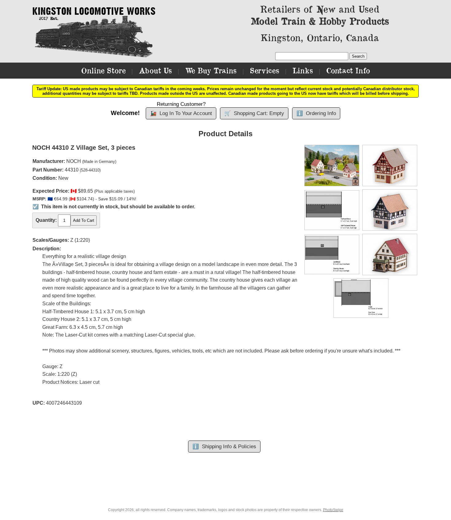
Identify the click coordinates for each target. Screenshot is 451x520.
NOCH (73, 161)
